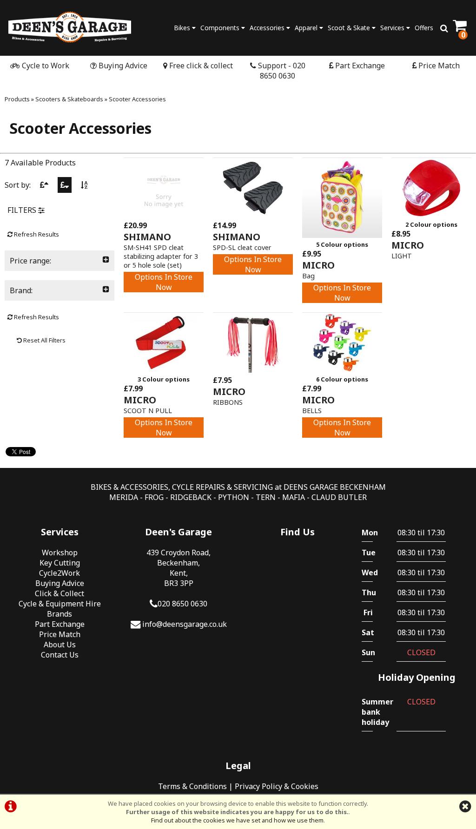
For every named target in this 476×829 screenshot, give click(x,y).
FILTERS (22, 210)
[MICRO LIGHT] (431, 215)
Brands (59, 614)
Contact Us (60, 655)
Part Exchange (359, 65)
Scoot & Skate (350, 27)
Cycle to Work (44, 65)
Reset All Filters (44, 340)
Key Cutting (60, 563)
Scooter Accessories (137, 99)
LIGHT (401, 255)
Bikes (183, 27)
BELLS (312, 410)
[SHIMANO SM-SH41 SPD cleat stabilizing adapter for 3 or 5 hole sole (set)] (164, 215)
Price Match (438, 65)
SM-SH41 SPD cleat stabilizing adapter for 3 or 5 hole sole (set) (161, 256)
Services (393, 27)
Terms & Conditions (192, 786)
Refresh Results (36, 234)
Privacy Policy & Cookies (276, 786)
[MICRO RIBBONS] (253, 370)
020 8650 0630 (182, 604)
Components (220, 27)
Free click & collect (200, 65)
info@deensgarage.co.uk (184, 624)
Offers (424, 27)
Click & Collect (59, 593)
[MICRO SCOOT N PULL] (164, 370)
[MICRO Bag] (342, 235)
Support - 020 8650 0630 (280, 70)
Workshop (60, 552)
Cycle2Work (59, 573)
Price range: (30, 261)
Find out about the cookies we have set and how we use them (237, 820)
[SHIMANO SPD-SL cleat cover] (253, 215)
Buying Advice (122, 65)
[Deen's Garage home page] (69, 26)
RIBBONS (228, 402)
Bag (308, 275)
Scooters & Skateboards (69, 99)
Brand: (21, 290)
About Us (60, 644)
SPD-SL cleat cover (242, 247)
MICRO (318, 265)
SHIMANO (147, 236)
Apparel (307, 27)
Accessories (268, 27)
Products (17, 99)
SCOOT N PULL (148, 410)
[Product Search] (444, 27)
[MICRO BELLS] (342, 370)
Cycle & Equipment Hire (60, 604)
